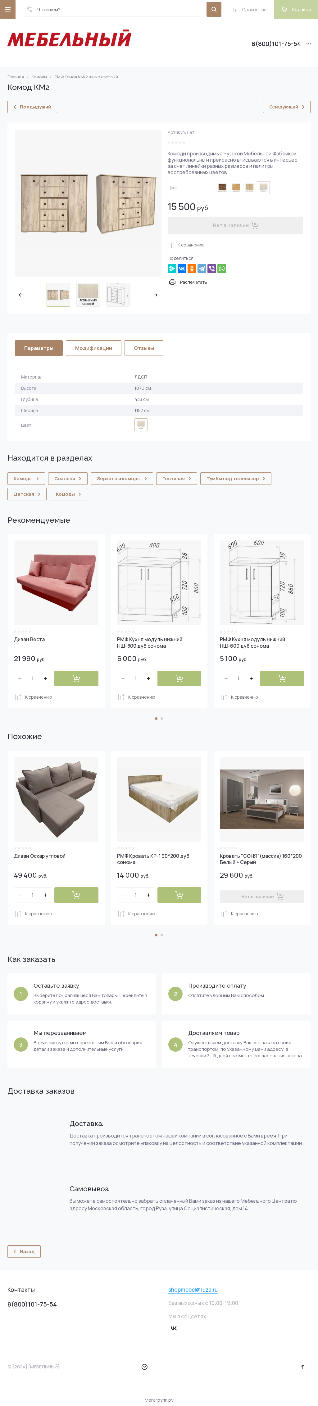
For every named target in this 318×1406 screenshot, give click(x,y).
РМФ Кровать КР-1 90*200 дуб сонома (153, 859)
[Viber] (211, 268)
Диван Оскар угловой (40, 855)
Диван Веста (29, 639)
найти (214, 9)
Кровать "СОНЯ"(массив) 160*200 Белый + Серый (261, 859)
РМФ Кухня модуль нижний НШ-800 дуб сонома (149, 642)
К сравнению (191, 245)
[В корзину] (76, 678)
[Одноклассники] (192, 268)
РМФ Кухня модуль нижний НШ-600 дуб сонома (252, 642)
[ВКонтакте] (182, 268)
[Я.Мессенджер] (172, 268)
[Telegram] (202, 268)
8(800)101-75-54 (276, 44)
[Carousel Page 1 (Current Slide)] (156, 718)
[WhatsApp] (221, 268)
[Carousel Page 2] (162, 718)
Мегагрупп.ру (159, 1400)
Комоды (39, 77)
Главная (15, 77)
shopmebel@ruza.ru (193, 1289)
